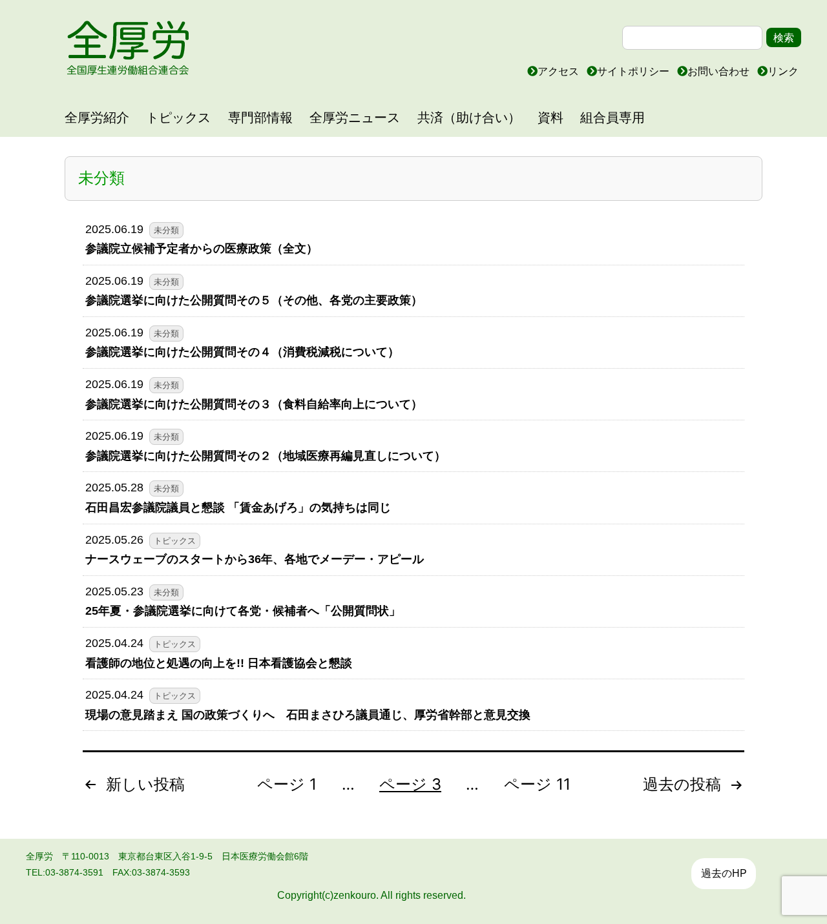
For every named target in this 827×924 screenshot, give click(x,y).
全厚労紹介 (97, 117)
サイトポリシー (634, 71)
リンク (783, 71)
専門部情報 (260, 117)
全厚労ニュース (354, 117)
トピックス (178, 117)
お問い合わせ (719, 71)
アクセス (559, 71)
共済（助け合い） (469, 117)
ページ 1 (287, 784)
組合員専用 (612, 117)
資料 (550, 117)
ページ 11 (537, 784)
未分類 (166, 230)
